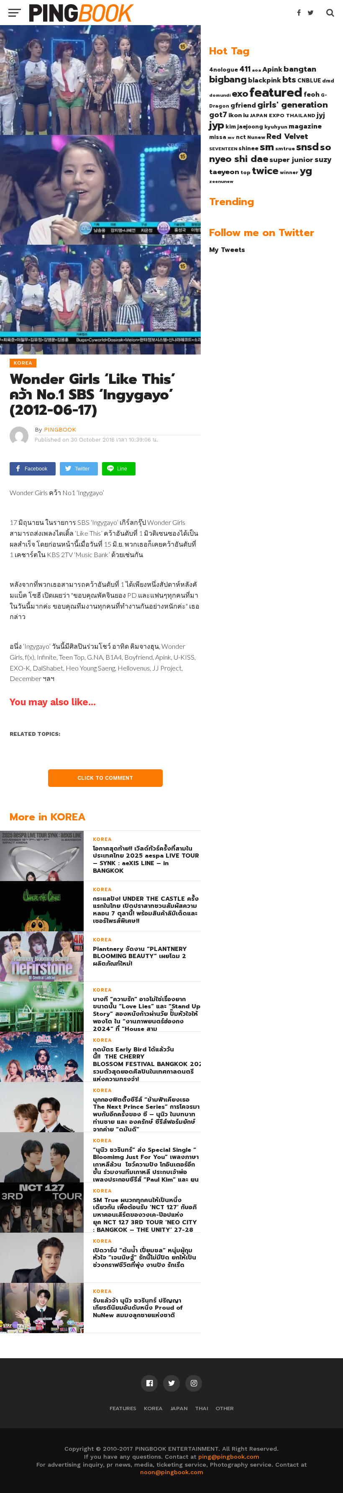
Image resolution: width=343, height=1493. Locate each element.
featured (275, 92)
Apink (272, 69)
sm (267, 146)
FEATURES (123, 1408)
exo (240, 93)
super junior (291, 160)
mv (231, 137)
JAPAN (178, 1408)
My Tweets (227, 249)
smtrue (285, 148)
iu (245, 115)
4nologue (223, 70)
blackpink (264, 80)
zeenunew (221, 181)
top (246, 172)
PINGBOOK (60, 429)
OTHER (224, 1408)
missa (217, 137)
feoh (312, 94)
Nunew (256, 137)
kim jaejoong (244, 127)
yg (305, 170)
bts (289, 79)
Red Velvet (287, 136)
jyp (216, 125)
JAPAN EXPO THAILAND (282, 115)
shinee (248, 148)
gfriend (243, 105)
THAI (201, 1408)
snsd (307, 147)
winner (289, 172)
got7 (218, 114)
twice (265, 170)
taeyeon (224, 172)
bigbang (228, 79)
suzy (323, 159)
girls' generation (292, 104)
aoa (256, 70)
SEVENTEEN (223, 148)
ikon (235, 115)
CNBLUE (309, 81)
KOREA (153, 1408)
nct (241, 137)
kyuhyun (275, 127)
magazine (305, 126)
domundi (219, 95)
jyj (321, 115)
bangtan (300, 69)
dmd (328, 81)
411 (245, 69)
